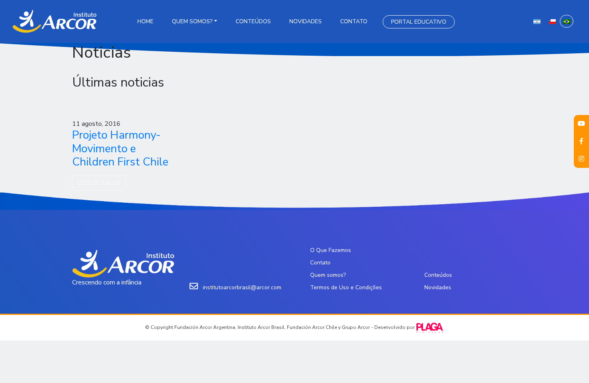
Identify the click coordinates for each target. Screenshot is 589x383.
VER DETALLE (99, 183)
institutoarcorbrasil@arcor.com (242, 287)
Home (145, 21)
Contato (353, 21)
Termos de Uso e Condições (346, 287)
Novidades (305, 21)
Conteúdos (253, 21)
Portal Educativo (418, 22)
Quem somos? (192, 21)
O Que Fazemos (330, 250)
